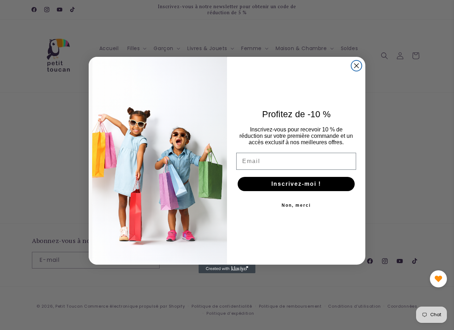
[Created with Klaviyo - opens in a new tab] (227, 269)
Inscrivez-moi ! (296, 184)
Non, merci (296, 205)
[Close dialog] (356, 65)
